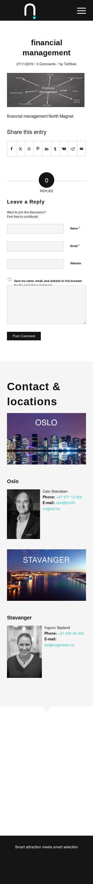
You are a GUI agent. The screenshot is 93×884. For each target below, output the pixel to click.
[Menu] (79, 10)
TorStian (70, 63)
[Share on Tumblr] (55, 148)
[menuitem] (79, 10)
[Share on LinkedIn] (46, 148)
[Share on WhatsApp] (29, 148)
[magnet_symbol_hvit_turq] (38, 10)
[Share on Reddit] (72, 148)
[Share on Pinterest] (38, 148)
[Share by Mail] (81, 148)
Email (75, 245)
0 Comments (46, 63)
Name (75, 228)
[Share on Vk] (64, 148)
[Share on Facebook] (11, 148)
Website (75, 263)
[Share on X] (20, 148)
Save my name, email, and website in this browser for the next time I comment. (48, 283)
